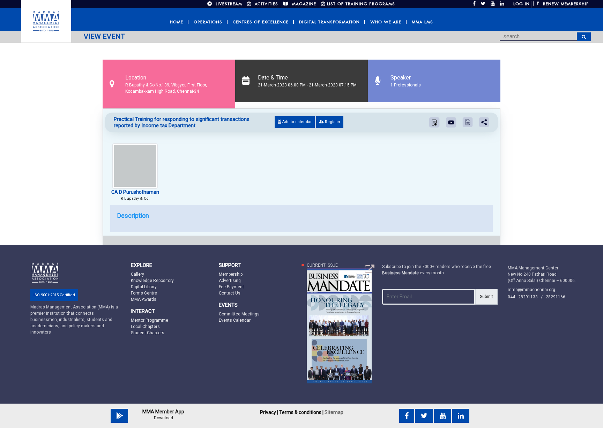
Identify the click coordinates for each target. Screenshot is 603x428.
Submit (486, 296)
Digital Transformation (329, 22)
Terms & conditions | (301, 412)
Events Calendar (235, 320)
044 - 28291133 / (527, 297)
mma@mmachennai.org (531, 289)
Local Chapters (145, 326)
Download (163, 417)
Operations (208, 22)
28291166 (555, 297)
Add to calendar (296, 122)
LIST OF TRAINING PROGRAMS (361, 3)
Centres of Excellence (261, 22)
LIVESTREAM (228, 3)
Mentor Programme (149, 320)
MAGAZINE (303, 3)
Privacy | (269, 412)
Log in (521, 3)
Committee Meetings (239, 314)
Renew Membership (565, 3)
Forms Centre (144, 293)
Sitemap (334, 412)
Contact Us (229, 293)
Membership (231, 274)
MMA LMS (422, 22)
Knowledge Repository (152, 280)
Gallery (137, 274)
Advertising (230, 280)
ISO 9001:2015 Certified (54, 295)
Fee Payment (231, 286)
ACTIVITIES (265, 3)
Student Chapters (147, 332)
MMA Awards (143, 299)
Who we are (385, 22)
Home (176, 22)
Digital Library (144, 286)
